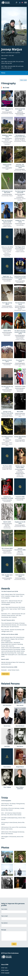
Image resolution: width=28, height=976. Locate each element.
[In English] (22, 2)
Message (3, 929)
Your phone (4, 923)
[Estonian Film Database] (5, 2)
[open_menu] (25, 2)
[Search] (16, 2)
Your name (4, 909)
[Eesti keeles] (20, 2)
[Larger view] (14, 26)
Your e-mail (4, 916)
